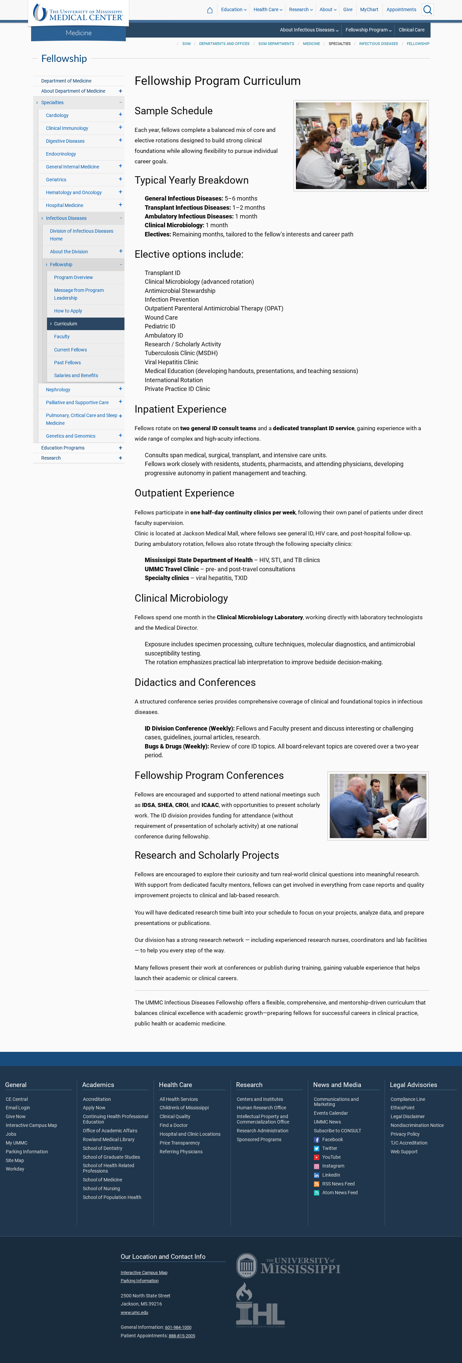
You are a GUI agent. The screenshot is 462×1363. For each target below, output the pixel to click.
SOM (186, 44)
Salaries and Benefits (76, 375)
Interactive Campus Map (31, 1125)
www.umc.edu (134, 1312)
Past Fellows (67, 363)
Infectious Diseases (378, 44)
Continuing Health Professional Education (115, 1119)
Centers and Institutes (260, 1099)
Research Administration (262, 1131)
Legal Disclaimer (408, 1116)
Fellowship (418, 44)
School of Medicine (102, 1180)
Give (347, 10)
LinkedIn (329, 1175)
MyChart (369, 10)
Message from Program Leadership (79, 294)
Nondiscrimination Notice (417, 1125)
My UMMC (16, 1143)
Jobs (11, 1134)
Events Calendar (331, 1113)
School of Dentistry (102, 1148)
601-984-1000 (178, 1327)
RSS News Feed (337, 1184)
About (326, 10)
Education (231, 10)
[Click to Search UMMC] (428, 10)
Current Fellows (70, 350)
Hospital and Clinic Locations (190, 1134)
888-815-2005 (182, 1335)
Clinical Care (411, 30)
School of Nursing (101, 1189)
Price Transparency (180, 1143)
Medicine (79, 32)
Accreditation (97, 1099)
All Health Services (179, 1099)
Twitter (328, 1148)
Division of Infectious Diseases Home (81, 235)
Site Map (15, 1160)
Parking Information (27, 1152)
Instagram (331, 1166)
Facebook (331, 1139)
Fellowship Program (367, 30)
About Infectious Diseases (307, 30)
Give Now (16, 1116)
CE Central (17, 1099)
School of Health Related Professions (108, 1168)
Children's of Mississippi (184, 1108)
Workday (15, 1169)
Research (299, 10)
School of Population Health (112, 1197)
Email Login (18, 1108)
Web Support (404, 1152)
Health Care (266, 10)
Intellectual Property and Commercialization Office (263, 1119)
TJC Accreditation (409, 1143)
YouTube (330, 1157)
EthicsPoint (403, 1108)
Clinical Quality (175, 1116)
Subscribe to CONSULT (337, 1131)
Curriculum (65, 324)
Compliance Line (408, 1099)
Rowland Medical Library (109, 1139)
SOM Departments (276, 44)
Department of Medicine (66, 81)
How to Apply (68, 311)
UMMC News (327, 1122)
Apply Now (94, 1108)
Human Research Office (261, 1108)
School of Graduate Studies (111, 1157)
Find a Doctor (174, 1125)
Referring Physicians (181, 1152)
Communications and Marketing (336, 1102)
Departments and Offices (224, 44)
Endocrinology (61, 154)
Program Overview (73, 277)
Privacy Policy (405, 1134)
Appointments (401, 10)
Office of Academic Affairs (110, 1131)
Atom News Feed (338, 1193)
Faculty (62, 337)
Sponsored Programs (259, 1139)
